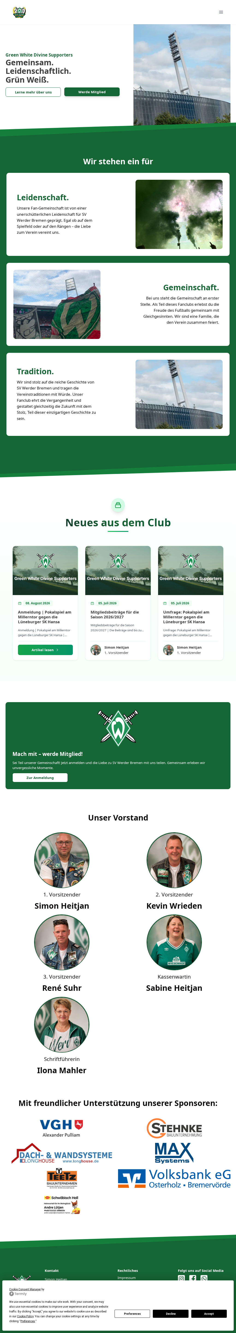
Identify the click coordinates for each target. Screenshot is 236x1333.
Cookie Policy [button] (25, 1316)
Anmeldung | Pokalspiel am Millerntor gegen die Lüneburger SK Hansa (44, 616)
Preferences (132, 1313)
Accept (209, 1313)
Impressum (127, 1277)
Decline (171, 1313)
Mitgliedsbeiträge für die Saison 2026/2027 (115, 614)
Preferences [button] (28, 1321)
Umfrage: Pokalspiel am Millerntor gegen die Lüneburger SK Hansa (186, 616)
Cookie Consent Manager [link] (25, 1289)
